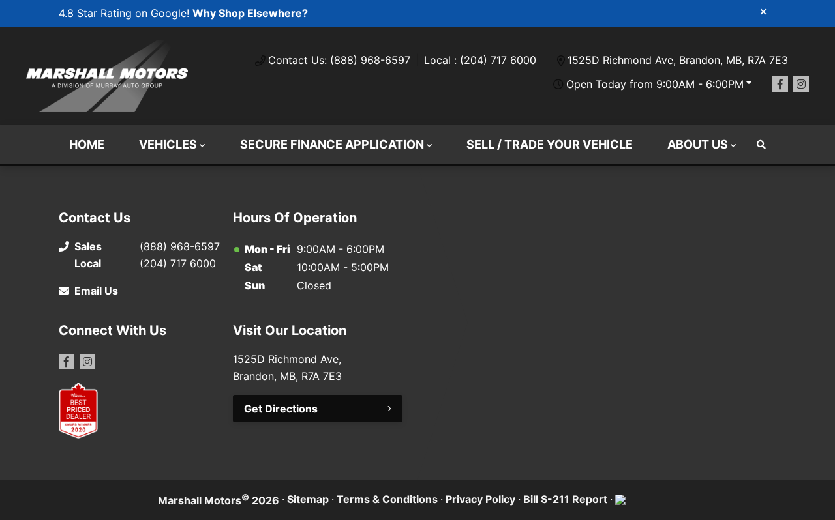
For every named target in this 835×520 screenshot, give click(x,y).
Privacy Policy (480, 499)
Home (86, 144)
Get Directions (281, 408)
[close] (763, 11)
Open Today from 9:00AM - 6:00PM (655, 84)
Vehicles (168, 144)
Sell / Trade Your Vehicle (549, 144)
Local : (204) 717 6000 (480, 59)
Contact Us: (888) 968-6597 (339, 59)
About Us (697, 144)
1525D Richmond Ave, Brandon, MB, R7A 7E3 (678, 59)
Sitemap (308, 499)
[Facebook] (780, 84)
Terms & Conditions (387, 499)
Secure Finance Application (332, 144)
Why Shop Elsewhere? (250, 13)
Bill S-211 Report (565, 499)
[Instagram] (801, 84)
